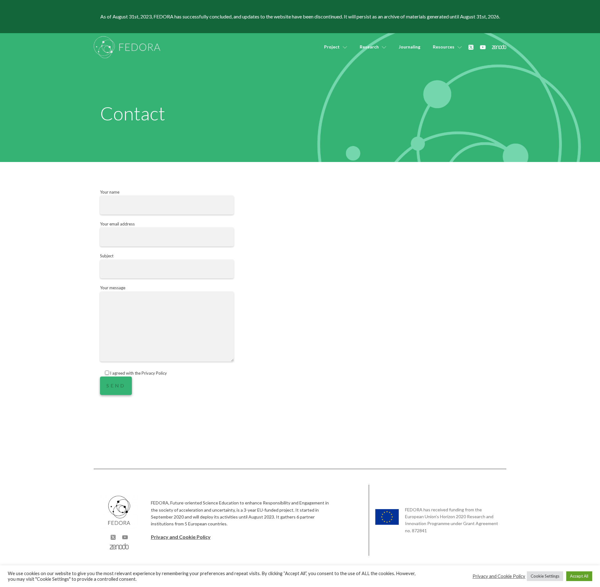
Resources (443, 46)
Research (369, 46)
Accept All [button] (579, 576)
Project (332, 46)
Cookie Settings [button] (545, 576)
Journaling (409, 46)
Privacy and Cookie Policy (181, 537)
